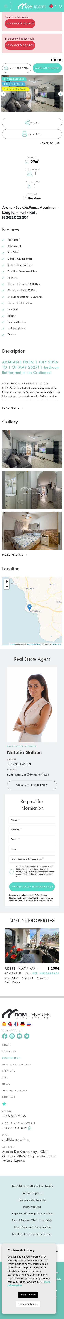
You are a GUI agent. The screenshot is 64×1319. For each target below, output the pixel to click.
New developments (17, 1064)
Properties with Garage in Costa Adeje (32, 1213)
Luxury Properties (32, 1206)
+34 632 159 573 (19, 764)
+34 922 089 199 (14, 1116)
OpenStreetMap (33, 644)
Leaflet (13, 644)
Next (60, 94)
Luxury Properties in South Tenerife (32, 1227)
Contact (9, 1096)
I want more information (32, 886)
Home (6, 1044)
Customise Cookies (28, 1303)
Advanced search (20, 23)
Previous (3, 94)
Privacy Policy (22, 871)
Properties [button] (10, 1057)
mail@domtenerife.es (16, 1139)
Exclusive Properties (32, 1193)
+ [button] (7, 581)
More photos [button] (13, 554)
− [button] (7, 586)
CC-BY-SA (56, 644)
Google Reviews (14, 1090)
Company (9, 1051)
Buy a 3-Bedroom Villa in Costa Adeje (32, 1220)
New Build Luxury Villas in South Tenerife (32, 1186)
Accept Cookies (28, 1294)
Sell (5, 1077)
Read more (11, 407)
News (6, 1083)
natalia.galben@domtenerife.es (28, 774)
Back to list (50, 143)
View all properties (32, 785)
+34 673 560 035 (14, 1128)
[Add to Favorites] (55, 933)
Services (8, 1070)
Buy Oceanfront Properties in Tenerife (32, 1234)
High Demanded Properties (32, 1200)
